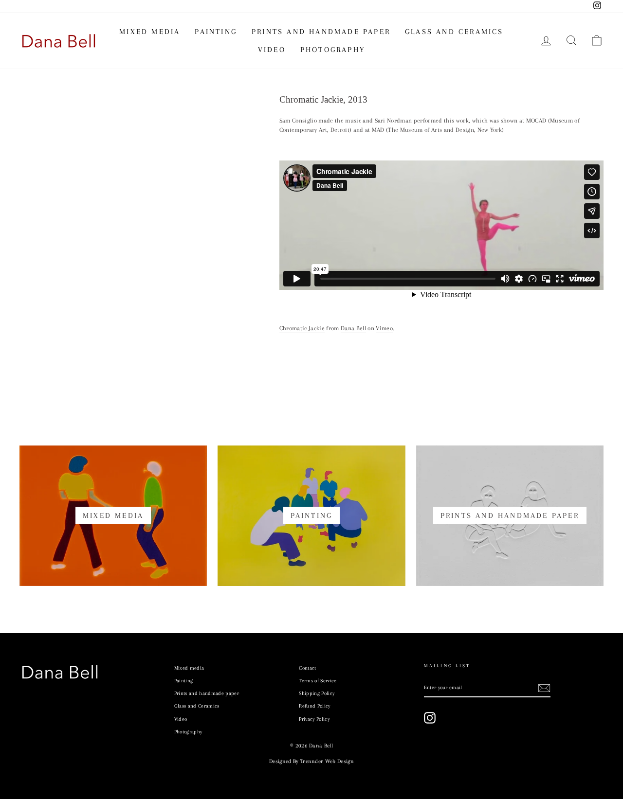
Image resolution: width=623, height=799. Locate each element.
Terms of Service (317, 680)
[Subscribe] (544, 688)
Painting (216, 31)
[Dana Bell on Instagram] (430, 718)
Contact (307, 668)
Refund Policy (314, 706)
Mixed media (149, 31)
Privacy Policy (314, 719)
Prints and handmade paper (321, 31)
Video (272, 49)
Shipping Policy (316, 693)
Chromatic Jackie (302, 328)
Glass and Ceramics (454, 31)
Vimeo (384, 328)
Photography (332, 49)
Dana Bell (353, 328)
